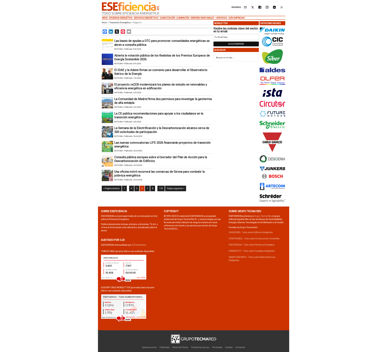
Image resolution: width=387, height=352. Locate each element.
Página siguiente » (175, 188)
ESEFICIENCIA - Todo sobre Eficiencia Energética (252, 245)
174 (161, 188)
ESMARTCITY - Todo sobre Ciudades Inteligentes (252, 251)
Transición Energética (120, 22)
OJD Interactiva (139, 245)
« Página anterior (112, 188)
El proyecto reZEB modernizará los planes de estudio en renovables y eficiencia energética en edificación (160, 86)
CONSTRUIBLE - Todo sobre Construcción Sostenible (254, 238)
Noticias (118, 49)
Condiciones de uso (200, 347)
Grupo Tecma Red (262, 216)
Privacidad (217, 347)
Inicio (104, 22)
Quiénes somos (149, 347)
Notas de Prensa (180, 347)
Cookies (229, 347)
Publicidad (164, 347)
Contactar (240, 347)
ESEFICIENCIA (130, 8)
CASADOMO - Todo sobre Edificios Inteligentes (251, 232)
